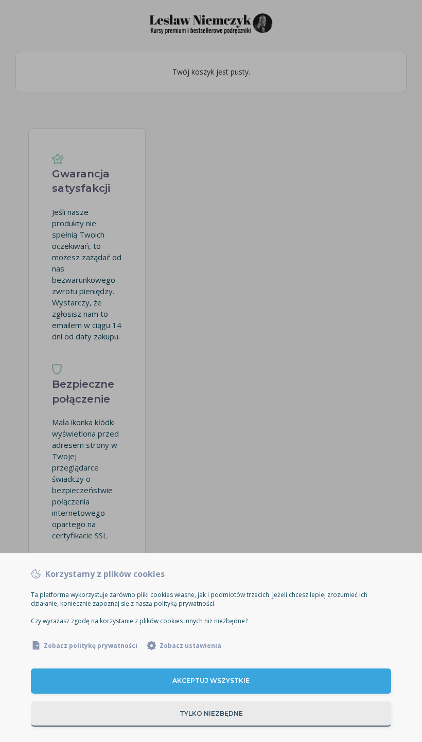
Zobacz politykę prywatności (90, 645)
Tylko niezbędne (211, 713)
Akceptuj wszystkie (211, 680)
